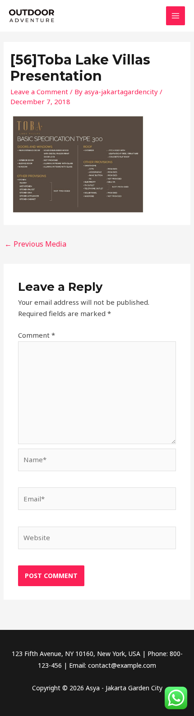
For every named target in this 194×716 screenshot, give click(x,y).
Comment (36, 335)
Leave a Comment (39, 91)
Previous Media (35, 244)
